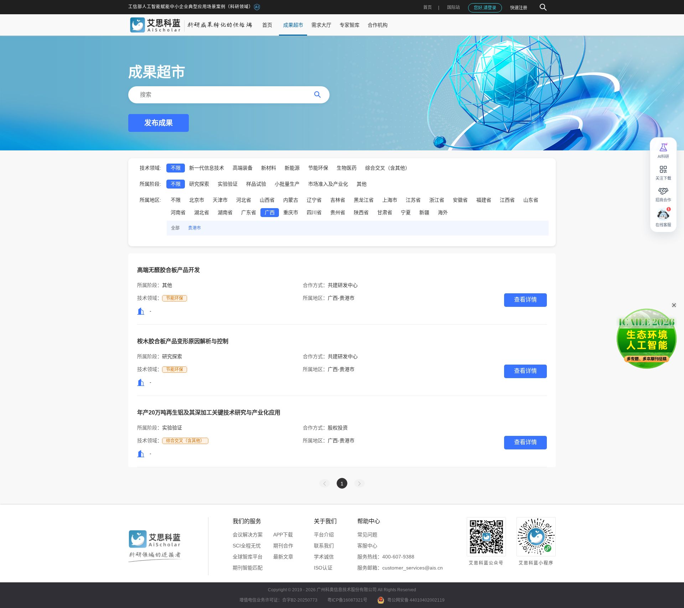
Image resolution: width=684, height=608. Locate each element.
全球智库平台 (248, 557)
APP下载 (283, 534)
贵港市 (194, 228)
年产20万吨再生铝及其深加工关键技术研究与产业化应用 (208, 412)
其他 (362, 184)
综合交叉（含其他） (387, 168)
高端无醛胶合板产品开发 (168, 270)
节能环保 (318, 168)
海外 (443, 212)
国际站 (453, 7)
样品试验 (256, 184)
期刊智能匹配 (248, 568)
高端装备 (243, 168)
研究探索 (199, 184)
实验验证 (228, 184)
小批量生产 (287, 184)
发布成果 (158, 123)
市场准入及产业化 (328, 184)
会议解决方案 (248, 534)
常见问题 (367, 534)
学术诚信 (324, 557)
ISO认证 (323, 568)
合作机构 (378, 25)
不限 (176, 168)
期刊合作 (283, 545)
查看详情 (525, 300)
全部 (175, 228)
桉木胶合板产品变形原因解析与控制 (182, 341)
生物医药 (347, 168)
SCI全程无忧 (247, 545)
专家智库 (349, 25)
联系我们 (324, 545)
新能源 (292, 168)
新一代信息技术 (206, 168)
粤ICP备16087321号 (347, 600)
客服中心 (367, 545)
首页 (427, 7)
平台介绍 (324, 534)
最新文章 (283, 557)
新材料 (268, 168)
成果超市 (293, 25)
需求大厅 (321, 25)
